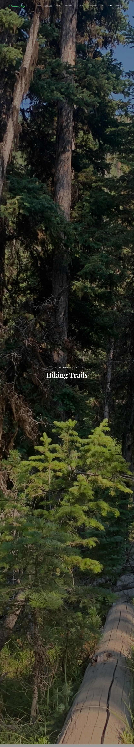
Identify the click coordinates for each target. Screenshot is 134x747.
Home (39, 6)
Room (58, 6)
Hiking (109, 6)
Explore (68, 6)
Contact (120, 6)
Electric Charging (95, 6)
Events (80, 6)
